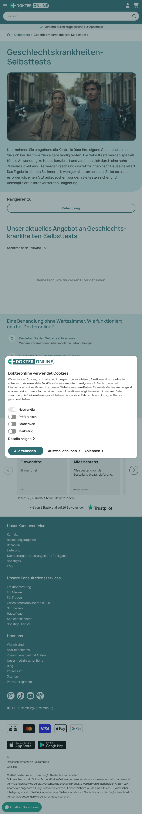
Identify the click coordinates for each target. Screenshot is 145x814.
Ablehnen (92, 451)
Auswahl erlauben (62, 451)
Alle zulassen (25, 451)
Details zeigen (20, 439)
